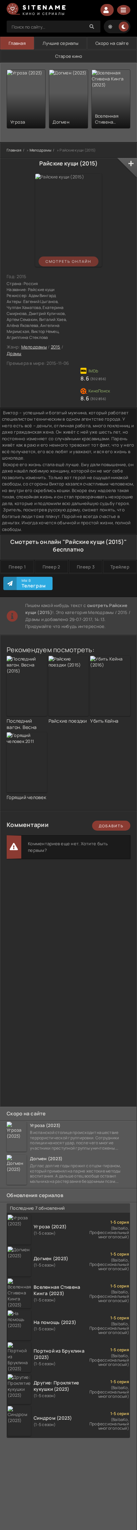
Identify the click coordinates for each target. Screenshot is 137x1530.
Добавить (111, 825)
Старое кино (68, 56)
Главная (17, 43)
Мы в (34, 583)
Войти (107, 10)
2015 (56, 347)
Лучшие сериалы (60, 43)
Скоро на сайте (112, 43)
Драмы (14, 354)
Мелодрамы (34, 347)
